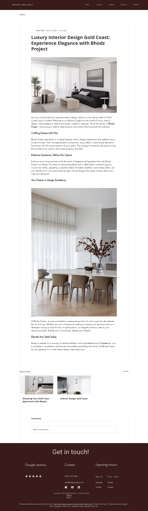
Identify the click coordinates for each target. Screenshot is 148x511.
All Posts (22, 15)
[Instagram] (66, 487)
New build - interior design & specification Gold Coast (73, 504)
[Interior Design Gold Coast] (74, 385)
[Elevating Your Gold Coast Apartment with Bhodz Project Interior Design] (36, 385)
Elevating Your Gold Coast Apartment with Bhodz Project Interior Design (36, 400)
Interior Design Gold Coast (74, 398)
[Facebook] (72, 487)
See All (125, 371)
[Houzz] (79, 487)
